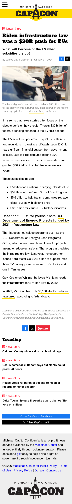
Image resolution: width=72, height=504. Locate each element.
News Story (13, 28)
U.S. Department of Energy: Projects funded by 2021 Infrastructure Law (35, 220)
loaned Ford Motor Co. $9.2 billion (24, 258)
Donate (43, 328)
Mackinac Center (46, 444)
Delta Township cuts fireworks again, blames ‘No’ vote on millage (34, 402)
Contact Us (53, 470)
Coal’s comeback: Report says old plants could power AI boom (33, 367)
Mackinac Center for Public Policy (35, 465)
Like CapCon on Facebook (37, 416)
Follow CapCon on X (37, 422)
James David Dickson (17, 59)
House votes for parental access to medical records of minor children (31, 385)
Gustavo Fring (36, 111)
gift (19, 453)
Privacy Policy (22, 470)
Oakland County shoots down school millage (31, 351)
